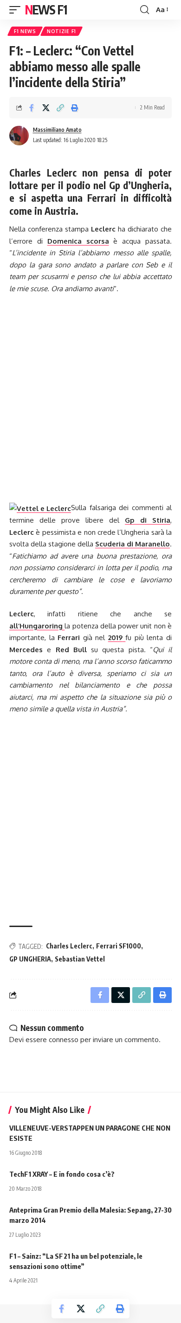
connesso (63, 1039)
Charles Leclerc (69, 946)
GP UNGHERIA (30, 959)
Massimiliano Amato (57, 129)
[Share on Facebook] (31, 107)
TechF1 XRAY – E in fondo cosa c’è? (62, 1174)
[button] (17, 10)
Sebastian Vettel (80, 959)
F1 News (25, 31)
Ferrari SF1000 (118, 946)
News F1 (46, 9)
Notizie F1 (61, 31)
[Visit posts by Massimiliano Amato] (19, 135)
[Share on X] (45, 107)
